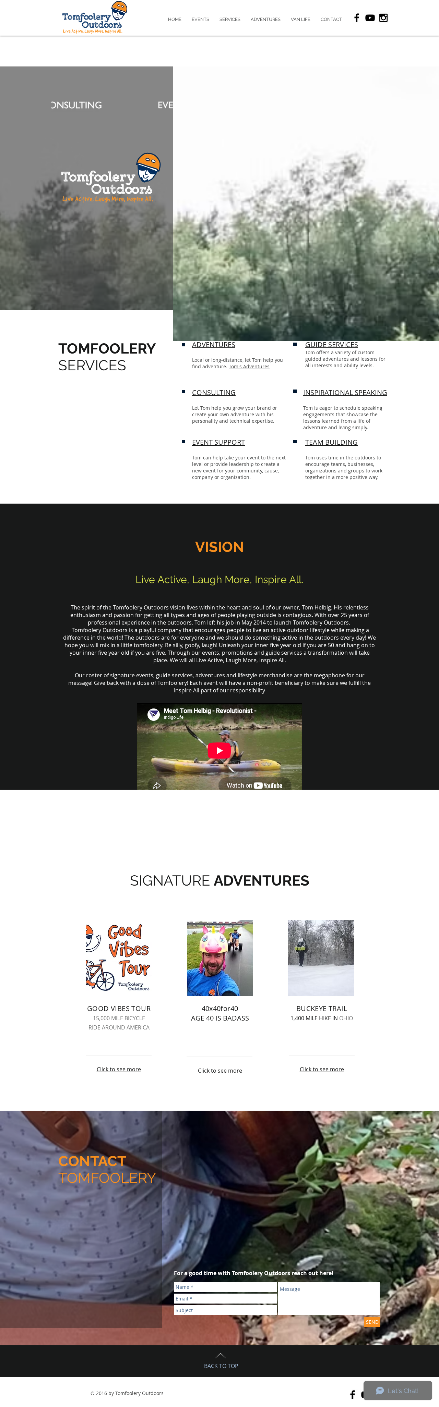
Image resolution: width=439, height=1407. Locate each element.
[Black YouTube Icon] (370, 18)
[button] (200, 19)
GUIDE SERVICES (331, 344)
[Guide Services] (112, 105)
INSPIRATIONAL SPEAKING (345, 392)
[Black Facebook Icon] (357, 18)
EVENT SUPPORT (218, 442)
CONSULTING (214, 392)
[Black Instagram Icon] (383, 18)
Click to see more (119, 1069)
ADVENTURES (213, 344)
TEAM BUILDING (331, 442)
